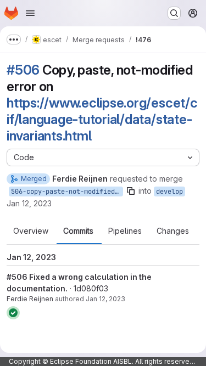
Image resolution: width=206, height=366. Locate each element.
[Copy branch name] (130, 191)
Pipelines (125, 231)
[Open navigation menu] (30, 13)
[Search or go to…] (174, 13)
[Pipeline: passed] (13, 312)
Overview (30, 231)
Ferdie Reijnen (30, 299)
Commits (78, 231)
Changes (173, 231)
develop (169, 191)
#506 (23, 70)
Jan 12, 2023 (29, 203)
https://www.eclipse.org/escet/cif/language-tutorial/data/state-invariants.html (102, 119)
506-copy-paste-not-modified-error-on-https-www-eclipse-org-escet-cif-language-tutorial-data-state (67, 191)
